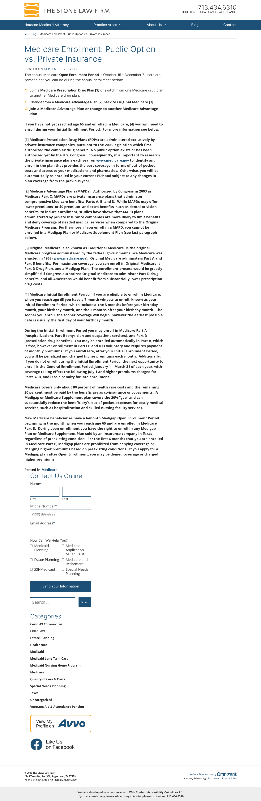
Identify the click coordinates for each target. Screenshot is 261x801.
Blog (195, 25)
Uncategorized (41, 700)
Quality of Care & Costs (47, 679)
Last (65, 499)
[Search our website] (54, 602)
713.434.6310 (175, 796)
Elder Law (37, 631)
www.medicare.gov (112, 160)
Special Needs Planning (77, 571)
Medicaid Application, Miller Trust (75, 550)
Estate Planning (46, 560)
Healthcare (38, 645)
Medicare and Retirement (77, 562)
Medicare (49, 469)
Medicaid (37, 652)
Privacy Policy (229, 778)
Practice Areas (105, 25)
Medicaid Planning (41, 548)
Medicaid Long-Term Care (49, 658)
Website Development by (213, 774)
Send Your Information (61, 586)
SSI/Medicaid (44, 569)
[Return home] (26, 34)
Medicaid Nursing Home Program (55, 665)
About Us (154, 25)
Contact (230, 25)
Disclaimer (214, 778)
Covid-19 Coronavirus (46, 624)
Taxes (34, 693)
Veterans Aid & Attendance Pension (57, 707)
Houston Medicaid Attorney (46, 25)
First (33, 499)
